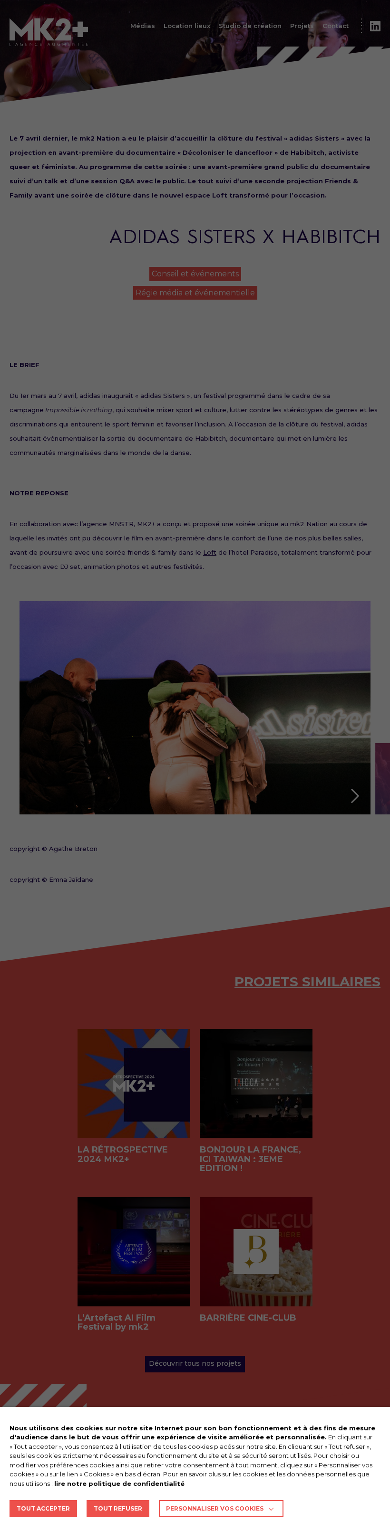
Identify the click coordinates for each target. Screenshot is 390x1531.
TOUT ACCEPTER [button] (43, 1508)
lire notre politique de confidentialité (119, 1483)
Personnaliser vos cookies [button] (214, 1508)
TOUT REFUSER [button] (118, 1508)
